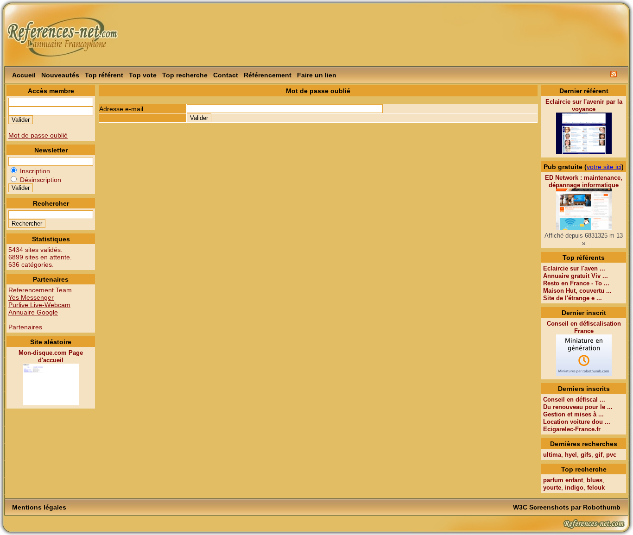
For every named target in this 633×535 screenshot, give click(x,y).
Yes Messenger (31, 297)
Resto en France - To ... (576, 283)
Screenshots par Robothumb (574, 507)
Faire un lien (316, 75)
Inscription (34, 171)
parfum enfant (563, 480)
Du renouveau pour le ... (578, 406)
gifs (586, 454)
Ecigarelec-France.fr (572, 429)
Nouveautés (60, 75)
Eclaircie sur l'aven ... (574, 268)
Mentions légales (39, 507)
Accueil (24, 75)
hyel (571, 454)
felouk (596, 487)
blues (594, 480)
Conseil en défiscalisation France (584, 327)
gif (598, 454)
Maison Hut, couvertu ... (577, 290)
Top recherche (185, 75)
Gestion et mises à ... (573, 414)
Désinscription (39, 179)
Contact (225, 75)
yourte (552, 487)
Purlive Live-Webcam (39, 304)
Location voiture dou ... (576, 421)
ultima (552, 454)
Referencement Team (40, 290)
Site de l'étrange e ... (572, 298)
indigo (574, 487)
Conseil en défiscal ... (574, 399)
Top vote (143, 75)
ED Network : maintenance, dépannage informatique (583, 181)
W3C (520, 507)
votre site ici (604, 166)
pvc (611, 454)
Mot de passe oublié (38, 135)
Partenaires (25, 327)
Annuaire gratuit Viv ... (575, 275)
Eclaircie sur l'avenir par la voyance (583, 105)
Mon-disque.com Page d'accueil (51, 356)
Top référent (104, 75)
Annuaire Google (33, 312)
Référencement (267, 75)
